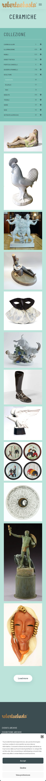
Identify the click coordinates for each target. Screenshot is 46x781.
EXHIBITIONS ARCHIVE (12, 732)
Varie (20, 105)
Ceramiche (21, 80)
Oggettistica (20, 59)
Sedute (20, 95)
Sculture (20, 74)
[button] (42, 736)
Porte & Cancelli (20, 64)
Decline (23, 768)
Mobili (20, 54)
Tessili (20, 100)
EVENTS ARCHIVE (9, 727)
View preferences (23, 775)
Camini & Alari (20, 44)
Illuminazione (20, 49)
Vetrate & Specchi (20, 115)
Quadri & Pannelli (20, 69)
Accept (23, 761)
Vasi (20, 110)
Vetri (21, 90)
